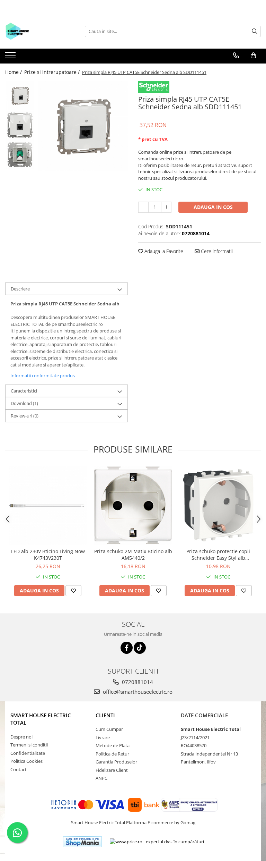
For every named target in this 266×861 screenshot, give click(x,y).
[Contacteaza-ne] (236, 55)
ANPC (101, 778)
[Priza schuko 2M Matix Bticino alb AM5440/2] (133, 505)
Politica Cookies (26, 761)
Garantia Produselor (116, 762)
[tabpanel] (83, 126)
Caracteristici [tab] (24, 391)
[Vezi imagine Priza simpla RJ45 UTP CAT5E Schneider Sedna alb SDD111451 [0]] (20, 95)
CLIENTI (105, 715)
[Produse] (11, 57)
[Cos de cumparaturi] (253, 55)
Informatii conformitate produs (42, 375)
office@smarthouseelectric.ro (136, 691)
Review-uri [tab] (24, 416)
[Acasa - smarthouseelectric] (39, 31)
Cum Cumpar (109, 729)
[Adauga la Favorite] (73, 590)
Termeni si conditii (29, 745)
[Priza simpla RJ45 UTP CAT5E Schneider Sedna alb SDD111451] (83, 126)
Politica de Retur (112, 754)
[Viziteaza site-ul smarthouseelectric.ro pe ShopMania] (82, 841)
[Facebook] (127, 648)
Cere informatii (216, 251)
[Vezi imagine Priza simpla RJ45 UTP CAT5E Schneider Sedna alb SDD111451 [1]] (20, 125)
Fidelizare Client (112, 770)
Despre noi (21, 737)
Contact (18, 769)
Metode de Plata (113, 745)
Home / (14, 72)
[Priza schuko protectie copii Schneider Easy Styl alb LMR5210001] (218, 505)
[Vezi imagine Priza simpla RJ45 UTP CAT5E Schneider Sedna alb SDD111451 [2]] (20, 154)
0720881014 (137, 681)
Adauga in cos (213, 207)
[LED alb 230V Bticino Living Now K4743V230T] (48, 505)
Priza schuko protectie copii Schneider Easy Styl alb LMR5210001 (218, 554)
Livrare (103, 737)
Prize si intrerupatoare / (52, 72)
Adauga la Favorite (163, 251)
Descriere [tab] (20, 289)
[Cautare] (254, 31)
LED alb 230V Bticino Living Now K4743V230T (48, 554)
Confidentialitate (27, 753)
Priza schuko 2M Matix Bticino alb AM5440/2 (133, 554)
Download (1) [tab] (24, 403)
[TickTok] (140, 648)
